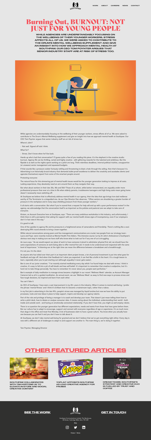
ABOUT (104, 5)
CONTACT (135, 5)
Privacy (73, 433)
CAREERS (115, 5)
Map (75, 423)
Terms (78, 433)
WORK (95, 5)
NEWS (125, 5)
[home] (75, 6)
